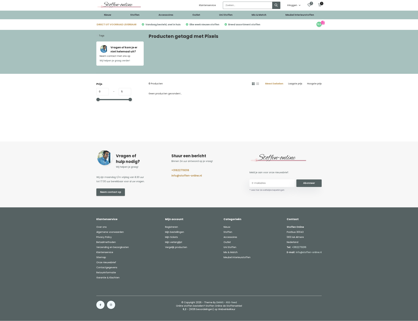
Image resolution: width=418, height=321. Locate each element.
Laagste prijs (295, 83)
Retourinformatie (106, 272)
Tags (101, 35)
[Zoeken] (276, 5)
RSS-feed (231, 302)
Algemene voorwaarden (110, 232)
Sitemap (101, 257)
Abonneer (309, 183)
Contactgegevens (106, 267)
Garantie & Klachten (108, 277)
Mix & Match (259, 14)
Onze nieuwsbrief (106, 262)
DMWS (220, 302)
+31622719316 (180, 170)
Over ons (101, 227)
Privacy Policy (104, 237)
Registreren (171, 227)
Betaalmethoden (106, 242)
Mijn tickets (171, 237)
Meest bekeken (274, 83)
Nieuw (107, 14)
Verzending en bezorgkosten (112, 247)
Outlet (196, 14)
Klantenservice (207, 5)
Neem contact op (110, 192)
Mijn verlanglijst (173, 242)
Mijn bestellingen (174, 232)
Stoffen (134, 14)
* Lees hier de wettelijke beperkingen (266, 190)
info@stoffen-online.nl (186, 175)
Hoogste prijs (314, 83)
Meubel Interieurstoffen (299, 14)
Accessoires (166, 14)
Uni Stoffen (226, 14)
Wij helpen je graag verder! (115, 60)
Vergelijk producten (176, 247)
